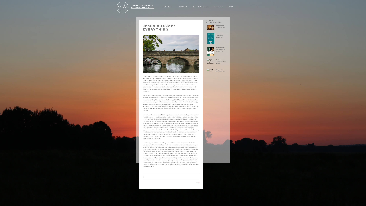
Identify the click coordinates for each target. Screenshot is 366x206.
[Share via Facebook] (144, 177)
